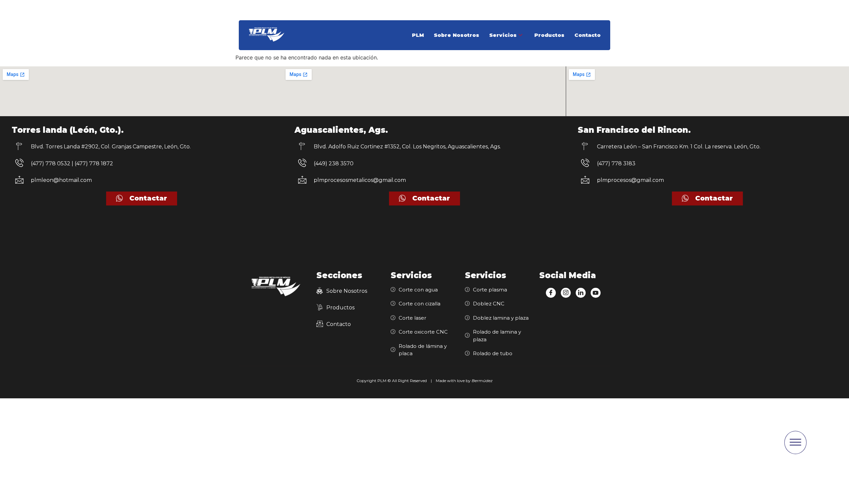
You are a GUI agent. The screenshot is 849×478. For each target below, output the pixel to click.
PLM (418, 35)
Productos (549, 35)
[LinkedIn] (581, 293)
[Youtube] (596, 293)
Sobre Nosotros (456, 35)
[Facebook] (551, 293)
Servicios (503, 35)
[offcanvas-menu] (795, 442)
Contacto (587, 35)
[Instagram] (566, 293)
